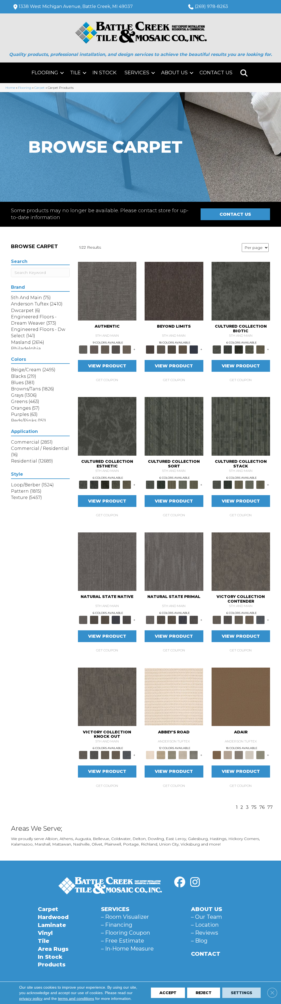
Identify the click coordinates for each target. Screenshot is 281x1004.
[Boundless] (171, 755)
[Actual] (107, 290)
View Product (107, 365)
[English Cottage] (260, 755)
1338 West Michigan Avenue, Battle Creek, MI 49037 (76, 6)
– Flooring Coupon (125, 932)
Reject (204, 993)
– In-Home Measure (127, 948)
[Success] (260, 619)
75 (254, 807)
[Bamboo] (161, 755)
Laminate (52, 925)
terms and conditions (76, 998)
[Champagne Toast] (227, 755)
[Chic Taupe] (182, 755)
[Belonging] (107, 561)
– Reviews (204, 932)
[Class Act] (238, 755)
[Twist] (193, 484)
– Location (205, 924)
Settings (241, 993)
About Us (174, 73)
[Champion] (227, 619)
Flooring (45, 73)
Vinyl (45, 933)
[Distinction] (260, 349)
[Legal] (116, 349)
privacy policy (31, 998)
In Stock (104, 73)
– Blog (199, 940)
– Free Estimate (122, 940)
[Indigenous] (105, 619)
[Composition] (249, 349)
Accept (167, 993)
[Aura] (174, 696)
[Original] (126, 619)
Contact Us (215, 73)
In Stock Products (52, 961)
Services (137, 73)
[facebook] (180, 882)
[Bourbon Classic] (241, 696)
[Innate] (116, 619)
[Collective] (238, 349)
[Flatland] (193, 349)
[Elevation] (171, 349)
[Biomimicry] (241, 290)
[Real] (126, 349)
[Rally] (249, 619)
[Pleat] (182, 484)
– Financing (116, 924)
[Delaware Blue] (193, 755)
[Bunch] (161, 484)
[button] (62, 72)
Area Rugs (53, 949)
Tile (75, 73)
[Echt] (94, 349)
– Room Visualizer (125, 917)
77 (270, 807)
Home (10, 88)
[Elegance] (249, 755)
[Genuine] (105, 349)
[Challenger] (241, 561)
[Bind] (174, 426)
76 (262, 807)
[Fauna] (182, 349)
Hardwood (53, 917)
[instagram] (195, 882)
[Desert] (161, 349)
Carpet (39, 88)
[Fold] (171, 484)
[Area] (174, 290)
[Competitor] (238, 619)
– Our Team (206, 917)
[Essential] (94, 619)
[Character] (227, 349)
